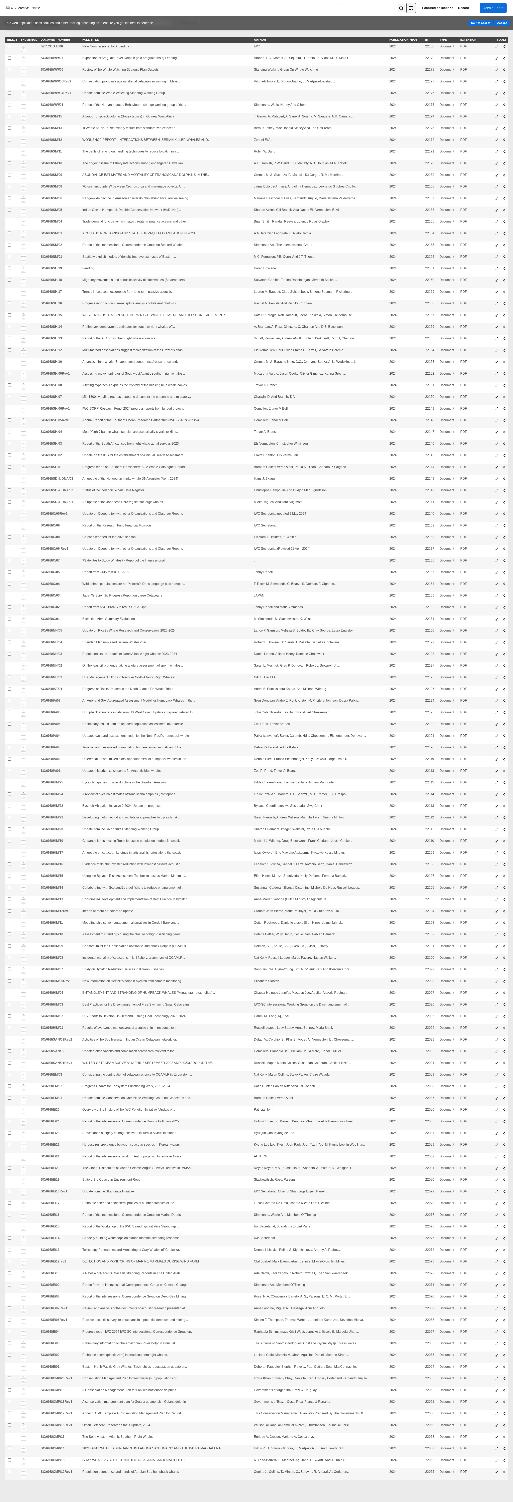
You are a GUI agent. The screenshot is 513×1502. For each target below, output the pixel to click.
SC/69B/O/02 (50, 607)
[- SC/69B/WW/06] (497, 69)
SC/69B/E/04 (50, 1331)
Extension (468, 39)
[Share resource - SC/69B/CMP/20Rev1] (504, 1378)
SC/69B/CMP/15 (53, 1436)
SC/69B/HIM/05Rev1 (56, 981)
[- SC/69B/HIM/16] (497, 864)
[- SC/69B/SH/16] (497, 303)
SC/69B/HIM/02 (52, 1016)
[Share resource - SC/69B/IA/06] (504, 712)
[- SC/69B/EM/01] (497, 1098)
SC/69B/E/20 (50, 1168)
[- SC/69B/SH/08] (497, 385)
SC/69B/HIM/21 (52, 817)
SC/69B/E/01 (50, 1366)
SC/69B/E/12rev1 (53, 1261)
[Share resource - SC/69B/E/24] (504, 1121)
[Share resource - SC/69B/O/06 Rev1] (504, 548)
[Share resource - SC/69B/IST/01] (504, 689)
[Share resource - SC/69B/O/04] (504, 584)
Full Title (90, 39)
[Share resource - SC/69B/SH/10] (504, 362)
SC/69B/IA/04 (51, 735)
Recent (463, 8)
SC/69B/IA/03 (51, 747)
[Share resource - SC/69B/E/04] (504, 1331)
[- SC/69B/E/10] (497, 1273)
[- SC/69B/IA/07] (497, 700)
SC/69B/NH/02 (51, 665)
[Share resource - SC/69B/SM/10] (504, 163)
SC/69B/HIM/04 (52, 992)
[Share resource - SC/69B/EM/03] (504, 1074)
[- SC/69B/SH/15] (497, 315)
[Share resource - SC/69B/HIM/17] (504, 852)
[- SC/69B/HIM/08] (497, 958)
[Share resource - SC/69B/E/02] (504, 1355)
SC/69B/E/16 (50, 1214)
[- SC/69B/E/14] (497, 1238)
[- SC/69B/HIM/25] (497, 782)
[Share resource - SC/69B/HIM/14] (504, 887)
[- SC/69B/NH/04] (497, 642)
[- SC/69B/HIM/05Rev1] (497, 981)
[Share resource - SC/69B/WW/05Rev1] (504, 81)
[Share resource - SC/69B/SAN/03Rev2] (504, 1039)
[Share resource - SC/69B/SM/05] (504, 210)
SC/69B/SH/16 (51, 303)
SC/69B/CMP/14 (53, 1448)
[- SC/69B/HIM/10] (497, 934)
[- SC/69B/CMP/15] (497, 1437)
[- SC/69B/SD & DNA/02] (497, 490)
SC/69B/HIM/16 (52, 864)
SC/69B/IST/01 (51, 689)
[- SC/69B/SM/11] (497, 151)
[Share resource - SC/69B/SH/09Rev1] (504, 373)
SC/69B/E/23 (50, 1133)
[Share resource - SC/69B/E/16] (504, 1214)
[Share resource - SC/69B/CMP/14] (504, 1448)
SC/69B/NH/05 (51, 630)
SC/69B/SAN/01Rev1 (56, 1063)
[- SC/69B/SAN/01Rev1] (497, 1063)
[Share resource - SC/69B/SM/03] (504, 233)
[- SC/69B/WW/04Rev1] (497, 93)
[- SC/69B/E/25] (497, 1109)
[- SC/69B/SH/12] (497, 350)
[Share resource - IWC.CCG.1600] (504, 46)
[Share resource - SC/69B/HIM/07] (504, 969)
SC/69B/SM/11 (51, 151)
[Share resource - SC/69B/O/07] (504, 560)
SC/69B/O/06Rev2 (54, 513)
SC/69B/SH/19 (51, 268)
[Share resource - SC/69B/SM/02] (504, 245)
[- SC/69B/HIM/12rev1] (497, 911)
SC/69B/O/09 (50, 525)
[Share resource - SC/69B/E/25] (504, 1109)
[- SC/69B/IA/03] (497, 747)
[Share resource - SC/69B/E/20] (504, 1168)
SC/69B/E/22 (50, 1144)
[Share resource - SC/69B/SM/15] (504, 116)
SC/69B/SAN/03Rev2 (56, 1039)
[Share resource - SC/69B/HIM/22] (504, 806)
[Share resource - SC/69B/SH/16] (504, 303)
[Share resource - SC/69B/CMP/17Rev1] (504, 1413)
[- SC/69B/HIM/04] (497, 993)
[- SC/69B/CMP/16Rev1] (497, 1425)
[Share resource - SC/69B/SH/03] (504, 443)
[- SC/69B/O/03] (497, 595)
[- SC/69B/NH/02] (497, 665)
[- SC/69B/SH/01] (497, 467)
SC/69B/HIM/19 (52, 840)
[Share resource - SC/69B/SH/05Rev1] (504, 420)
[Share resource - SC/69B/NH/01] (504, 677)
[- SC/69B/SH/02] (497, 455)
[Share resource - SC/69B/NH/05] (504, 630)
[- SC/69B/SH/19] (497, 268)
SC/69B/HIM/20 (52, 829)
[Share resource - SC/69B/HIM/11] (504, 922)
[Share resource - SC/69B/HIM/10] (504, 934)
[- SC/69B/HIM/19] (497, 841)
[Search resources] (401, 8)
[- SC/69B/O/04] (497, 584)
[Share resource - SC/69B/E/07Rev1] (504, 1308)
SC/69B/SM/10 (51, 163)
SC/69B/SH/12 (51, 350)
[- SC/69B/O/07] (497, 560)
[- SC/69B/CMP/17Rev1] (497, 1413)
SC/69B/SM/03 (51, 233)
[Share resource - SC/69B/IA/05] (504, 724)
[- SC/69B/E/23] (497, 1133)
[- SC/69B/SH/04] (497, 432)
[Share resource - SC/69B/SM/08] (504, 186)
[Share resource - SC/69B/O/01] (504, 619)
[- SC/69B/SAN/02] (497, 1051)
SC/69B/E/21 (50, 1156)
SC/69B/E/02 (50, 1355)
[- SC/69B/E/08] (497, 1296)
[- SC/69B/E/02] (497, 1355)
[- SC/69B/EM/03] (497, 1074)
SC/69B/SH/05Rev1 (55, 420)
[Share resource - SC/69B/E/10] (504, 1273)
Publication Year (403, 39)
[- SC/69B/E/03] (497, 1343)
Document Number (55, 39)
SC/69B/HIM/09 (52, 946)
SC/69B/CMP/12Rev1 (56, 1471)
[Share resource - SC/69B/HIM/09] (504, 946)
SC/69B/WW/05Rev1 (56, 81)
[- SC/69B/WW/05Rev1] (497, 81)
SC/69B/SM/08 (51, 186)
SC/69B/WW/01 (52, 104)
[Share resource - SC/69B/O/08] (504, 537)
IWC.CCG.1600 (52, 46)
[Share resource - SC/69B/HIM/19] (504, 841)
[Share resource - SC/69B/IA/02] (504, 759)
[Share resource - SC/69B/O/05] (504, 572)
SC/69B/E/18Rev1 (54, 1191)
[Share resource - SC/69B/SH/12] (504, 350)
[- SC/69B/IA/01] (497, 771)
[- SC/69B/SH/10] (497, 362)
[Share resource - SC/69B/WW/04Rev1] (504, 93)
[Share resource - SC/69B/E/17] (504, 1203)
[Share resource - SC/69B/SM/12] (504, 139)
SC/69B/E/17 (50, 1203)
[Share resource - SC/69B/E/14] (504, 1238)
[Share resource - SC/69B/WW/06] (504, 69)
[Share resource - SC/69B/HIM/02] (504, 1016)
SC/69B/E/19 (50, 1179)
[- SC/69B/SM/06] (497, 198)
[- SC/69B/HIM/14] (497, 887)
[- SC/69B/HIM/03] (497, 1004)
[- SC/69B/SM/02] (497, 245)
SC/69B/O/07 (50, 560)
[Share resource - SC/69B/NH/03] (504, 654)
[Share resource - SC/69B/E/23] (504, 1133)
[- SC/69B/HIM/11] (497, 922)
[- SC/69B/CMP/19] (497, 1390)
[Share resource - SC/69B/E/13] (504, 1250)
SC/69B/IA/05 (51, 724)
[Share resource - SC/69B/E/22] (504, 1144)
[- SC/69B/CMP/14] (497, 1448)
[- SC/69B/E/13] (497, 1250)
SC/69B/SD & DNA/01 (57, 502)
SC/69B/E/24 (50, 1121)
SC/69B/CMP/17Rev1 (56, 1413)
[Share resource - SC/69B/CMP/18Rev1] (504, 1402)
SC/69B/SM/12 (51, 139)
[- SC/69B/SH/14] (497, 327)
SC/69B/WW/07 (52, 58)
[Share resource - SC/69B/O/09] (504, 525)
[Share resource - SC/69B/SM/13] (504, 128)
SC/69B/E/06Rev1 (54, 1320)
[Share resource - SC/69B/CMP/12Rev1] (504, 1472)
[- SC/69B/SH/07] (497, 397)
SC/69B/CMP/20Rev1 (56, 1378)
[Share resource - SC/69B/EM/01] (504, 1098)
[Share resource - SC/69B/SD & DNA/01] (504, 502)
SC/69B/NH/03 (51, 654)
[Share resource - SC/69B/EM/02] (504, 1086)
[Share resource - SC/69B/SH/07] (504, 397)
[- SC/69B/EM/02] (497, 1086)
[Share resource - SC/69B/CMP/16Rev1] (504, 1425)
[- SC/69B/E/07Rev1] (497, 1308)
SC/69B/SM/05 (51, 210)
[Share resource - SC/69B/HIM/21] (504, 817)
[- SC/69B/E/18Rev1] (497, 1191)
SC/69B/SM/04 (51, 221)
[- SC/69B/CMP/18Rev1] (497, 1402)
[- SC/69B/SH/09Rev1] (497, 373)
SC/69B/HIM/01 (52, 1027)
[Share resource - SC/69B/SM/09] (504, 175)
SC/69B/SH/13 (51, 338)
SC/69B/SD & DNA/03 (57, 478)
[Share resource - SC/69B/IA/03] (504, 747)
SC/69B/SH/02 (51, 455)
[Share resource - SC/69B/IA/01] (504, 771)
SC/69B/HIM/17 (52, 852)
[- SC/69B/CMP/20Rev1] (497, 1378)
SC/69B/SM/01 (51, 256)
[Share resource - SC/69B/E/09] (504, 1285)
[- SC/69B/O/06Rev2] (497, 513)
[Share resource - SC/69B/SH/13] (504, 338)
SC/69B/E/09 (50, 1284)
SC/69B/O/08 (50, 537)
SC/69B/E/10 (50, 1273)
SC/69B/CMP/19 (53, 1390)
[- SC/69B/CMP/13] (497, 1460)
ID (426, 39)
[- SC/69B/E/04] (497, 1331)
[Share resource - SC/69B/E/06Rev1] (504, 1320)
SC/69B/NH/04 (51, 642)
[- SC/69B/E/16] (497, 1214)
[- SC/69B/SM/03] (497, 233)
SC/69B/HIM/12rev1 (55, 911)
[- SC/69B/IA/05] (497, 724)
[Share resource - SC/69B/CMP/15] (504, 1437)
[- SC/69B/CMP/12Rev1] (497, 1472)
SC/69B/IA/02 (51, 759)
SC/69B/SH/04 (51, 431)
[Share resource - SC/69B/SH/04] (504, 432)
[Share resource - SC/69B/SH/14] (504, 327)
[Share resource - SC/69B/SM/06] (504, 198)
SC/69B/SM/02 (51, 245)
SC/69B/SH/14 (51, 326)
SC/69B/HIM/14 (52, 887)
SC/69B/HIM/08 (52, 957)
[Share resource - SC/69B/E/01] (504, 1367)
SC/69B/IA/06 (51, 712)
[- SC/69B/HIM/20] (497, 829)
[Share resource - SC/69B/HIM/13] (504, 899)
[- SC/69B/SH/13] (497, 338)
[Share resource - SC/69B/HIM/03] (504, 1004)
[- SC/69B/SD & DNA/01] (497, 502)
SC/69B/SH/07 (51, 396)
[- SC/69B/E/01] (497, 1367)
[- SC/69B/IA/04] (497, 735)
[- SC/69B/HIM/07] (497, 969)
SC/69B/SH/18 (51, 280)
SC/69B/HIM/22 (52, 805)
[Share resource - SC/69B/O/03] (504, 595)
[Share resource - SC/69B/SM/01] (504, 256)
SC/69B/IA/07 (51, 700)
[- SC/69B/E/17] (497, 1203)
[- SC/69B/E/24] (497, 1121)
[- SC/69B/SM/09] (497, 175)
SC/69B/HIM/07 (52, 969)
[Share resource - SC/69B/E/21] (504, 1156)
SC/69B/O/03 (50, 595)
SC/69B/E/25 (50, 1109)
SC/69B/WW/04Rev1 (56, 93)
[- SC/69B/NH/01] (497, 677)
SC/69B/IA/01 (51, 770)
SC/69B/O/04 (50, 584)
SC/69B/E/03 (50, 1343)
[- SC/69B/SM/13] (497, 128)
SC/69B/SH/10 (51, 361)
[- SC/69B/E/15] (497, 1226)
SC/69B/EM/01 (51, 1098)
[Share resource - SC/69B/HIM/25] (504, 782)
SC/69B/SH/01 (51, 467)
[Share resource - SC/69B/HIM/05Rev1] (504, 981)
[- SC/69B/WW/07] (497, 58)
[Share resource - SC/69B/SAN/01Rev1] (504, 1063)
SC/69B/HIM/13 (52, 899)
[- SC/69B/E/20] (497, 1168)
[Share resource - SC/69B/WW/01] (504, 104)
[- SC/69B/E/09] (497, 1285)
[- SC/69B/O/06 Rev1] (497, 548)
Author (260, 39)
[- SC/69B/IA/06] (497, 712)
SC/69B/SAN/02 (52, 1051)
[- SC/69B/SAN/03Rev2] (497, 1039)
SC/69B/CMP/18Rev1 (56, 1401)
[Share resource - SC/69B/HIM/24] (504, 794)
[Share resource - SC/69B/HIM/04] (504, 993)
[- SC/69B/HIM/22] (497, 806)
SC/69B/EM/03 (51, 1074)
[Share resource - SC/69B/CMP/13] (504, 1460)
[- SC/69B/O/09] (497, 525)
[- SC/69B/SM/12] (497, 139)
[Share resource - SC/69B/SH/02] (504, 455)
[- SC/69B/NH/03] (497, 654)
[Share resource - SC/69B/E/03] (504, 1343)
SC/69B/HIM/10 (52, 934)
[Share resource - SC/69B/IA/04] (504, 735)
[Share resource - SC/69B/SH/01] (504, 467)
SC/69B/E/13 (50, 1249)
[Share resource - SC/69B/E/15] (504, 1226)
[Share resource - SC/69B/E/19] (504, 1179)
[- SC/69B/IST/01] (497, 689)
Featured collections (437, 8)
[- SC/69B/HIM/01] (497, 1028)
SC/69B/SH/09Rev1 (55, 373)
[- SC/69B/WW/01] (497, 104)
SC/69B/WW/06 (52, 69)
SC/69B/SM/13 (51, 128)
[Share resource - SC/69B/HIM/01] (504, 1028)
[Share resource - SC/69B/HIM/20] (504, 829)
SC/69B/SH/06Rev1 (55, 408)
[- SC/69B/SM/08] (497, 186)
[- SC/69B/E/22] (497, 1144)
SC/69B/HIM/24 (52, 794)
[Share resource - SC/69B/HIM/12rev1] (504, 911)
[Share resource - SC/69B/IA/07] (504, 700)
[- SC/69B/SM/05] (497, 210)
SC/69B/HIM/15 (52, 875)
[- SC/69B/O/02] (497, 607)
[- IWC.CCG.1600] (497, 46)
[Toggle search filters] (411, 8)
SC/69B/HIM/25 (52, 782)
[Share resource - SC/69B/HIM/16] (504, 864)
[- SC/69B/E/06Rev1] (497, 1320)
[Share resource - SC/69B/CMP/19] (504, 1390)
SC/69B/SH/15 (51, 315)
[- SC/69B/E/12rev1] (497, 1261)
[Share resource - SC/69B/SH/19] (504, 268)
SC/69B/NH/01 (51, 677)
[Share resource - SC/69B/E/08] (504, 1296)
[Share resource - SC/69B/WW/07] (504, 58)
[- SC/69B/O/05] (497, 572)
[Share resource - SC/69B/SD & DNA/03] (504, 478)
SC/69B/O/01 (50, 619)
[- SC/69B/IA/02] (497, 759)
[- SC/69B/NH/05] (497, 630)
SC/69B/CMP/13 (53, 1460)
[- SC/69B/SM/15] (497, 116)
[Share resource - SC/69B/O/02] (504, 607)
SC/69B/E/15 (50, 1226)
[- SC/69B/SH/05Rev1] (497, 420)
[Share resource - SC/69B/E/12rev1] (504, 1261)
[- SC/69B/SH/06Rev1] (497, 408)
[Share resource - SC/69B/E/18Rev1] (504, 1191)
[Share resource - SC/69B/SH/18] (504, 280)
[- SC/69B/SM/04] (497, 221)
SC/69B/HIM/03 (52, 1004)
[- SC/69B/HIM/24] (497, 794)
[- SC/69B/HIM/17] (497, 852)
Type (443, 39)
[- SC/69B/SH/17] (497, 292)
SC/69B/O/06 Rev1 (54, 548)
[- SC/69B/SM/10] (497, 163)
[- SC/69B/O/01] (497, 619)
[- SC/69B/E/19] (497, 1179)
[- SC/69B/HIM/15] (497, 876)
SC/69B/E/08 (50, 1296)
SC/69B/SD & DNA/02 (57, 490)
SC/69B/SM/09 (51, 174)
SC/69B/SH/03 (51, 443)
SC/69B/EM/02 (51, 1086)
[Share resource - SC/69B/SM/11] (504, 151)
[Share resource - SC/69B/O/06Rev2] (504, 513)
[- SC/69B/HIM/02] (497, 1016)
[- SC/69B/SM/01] (497, 256)
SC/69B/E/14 (50, 1238)
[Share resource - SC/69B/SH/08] (504, 385)
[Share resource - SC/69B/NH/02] (504, 665)
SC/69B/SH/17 (51, 291)
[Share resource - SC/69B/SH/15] (504, 315)
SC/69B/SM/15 (51, 116)
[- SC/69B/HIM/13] (497, 899)
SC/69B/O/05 (50, 572)
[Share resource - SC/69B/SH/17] (504, 292)
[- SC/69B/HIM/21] (497, 817)
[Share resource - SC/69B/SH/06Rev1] (504, 408)
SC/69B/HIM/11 (52, 922)
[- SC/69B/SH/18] (497, 280)
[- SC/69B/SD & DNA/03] (497, 478)
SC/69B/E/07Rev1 (54, 1308)
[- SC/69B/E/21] (497, 1156)
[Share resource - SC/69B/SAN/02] (504, 1051)
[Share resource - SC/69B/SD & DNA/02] (504, 490)
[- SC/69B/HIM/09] (497, 946)
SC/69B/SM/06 (51, 198)
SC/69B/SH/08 (51, 385)
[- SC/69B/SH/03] (497, 443)
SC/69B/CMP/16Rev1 (56, 1425)
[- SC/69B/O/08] (497, 537)
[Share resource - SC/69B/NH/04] (504, 642)
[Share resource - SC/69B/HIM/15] (504, 876)
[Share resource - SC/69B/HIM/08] (504, 958)
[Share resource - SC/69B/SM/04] (504, 221)
